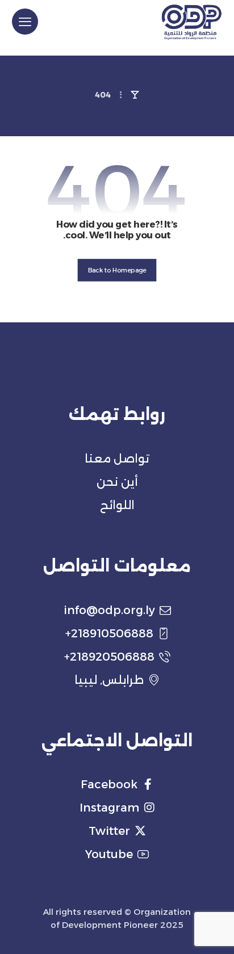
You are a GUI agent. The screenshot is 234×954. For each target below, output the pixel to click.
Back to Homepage (117, 270)
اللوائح (117, 505)
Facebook (109, 784)
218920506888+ (109, 656)
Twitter (109, 831)
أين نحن (117, 482)
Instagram (109, 807)
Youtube (109, 854)
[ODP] (191, 22)
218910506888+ (109, 633)
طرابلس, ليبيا (109, 680)
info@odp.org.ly (109, 610)
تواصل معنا (117, 458)
